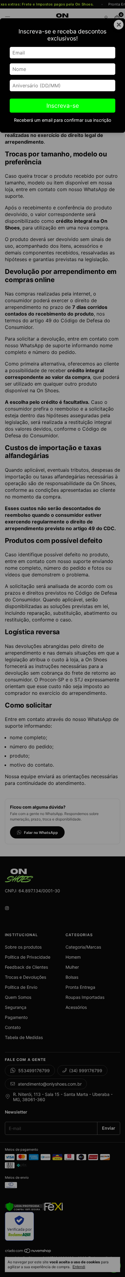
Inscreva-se (62, 105)
